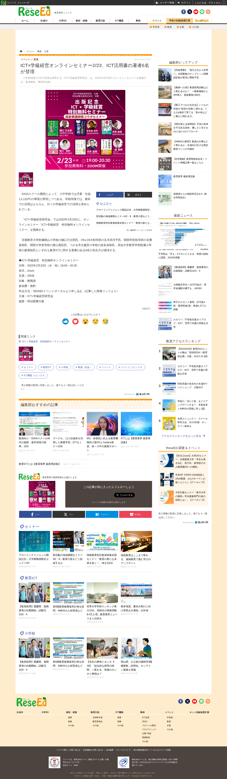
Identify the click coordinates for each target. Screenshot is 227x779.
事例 (138, 20)
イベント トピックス (131, 367)
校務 (70, 721)
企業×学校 (146, 733)
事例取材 (146, 737)
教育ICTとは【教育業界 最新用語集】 (50, 463)
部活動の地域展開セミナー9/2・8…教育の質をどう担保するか (128, 216)
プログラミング (149, 729)
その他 (195, 27)
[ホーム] (21, 51)
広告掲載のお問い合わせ (93, 750)
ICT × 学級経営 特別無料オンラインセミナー (46, 341)
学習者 (156, 27)
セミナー (106, 203)
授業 (70, 717)
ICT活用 (145, 717)
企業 (181, 27)
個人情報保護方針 (141, 750)
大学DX (63, 20)
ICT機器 (119, 20)
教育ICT (47, 367)
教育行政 (100, 20)
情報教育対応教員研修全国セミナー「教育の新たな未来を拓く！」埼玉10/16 (136, 223)
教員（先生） (85, 367)
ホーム (24, 20)
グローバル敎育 (149, 725)
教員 (169, 27)
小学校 (64, 367)
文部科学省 (98, 717)
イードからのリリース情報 (160, 750)
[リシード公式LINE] (201, 701)
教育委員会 (98, 721)
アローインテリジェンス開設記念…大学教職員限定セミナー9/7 (129, 209)
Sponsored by (129, 394)
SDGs (144, 721)
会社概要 (109, 750)
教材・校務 (81, 20)
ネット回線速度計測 (199, 712)
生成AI (43, 20)
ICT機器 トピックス (34, 375)
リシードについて (123, 750)
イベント (157, 20)
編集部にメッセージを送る (141, 230)
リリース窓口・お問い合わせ (68, 750)
